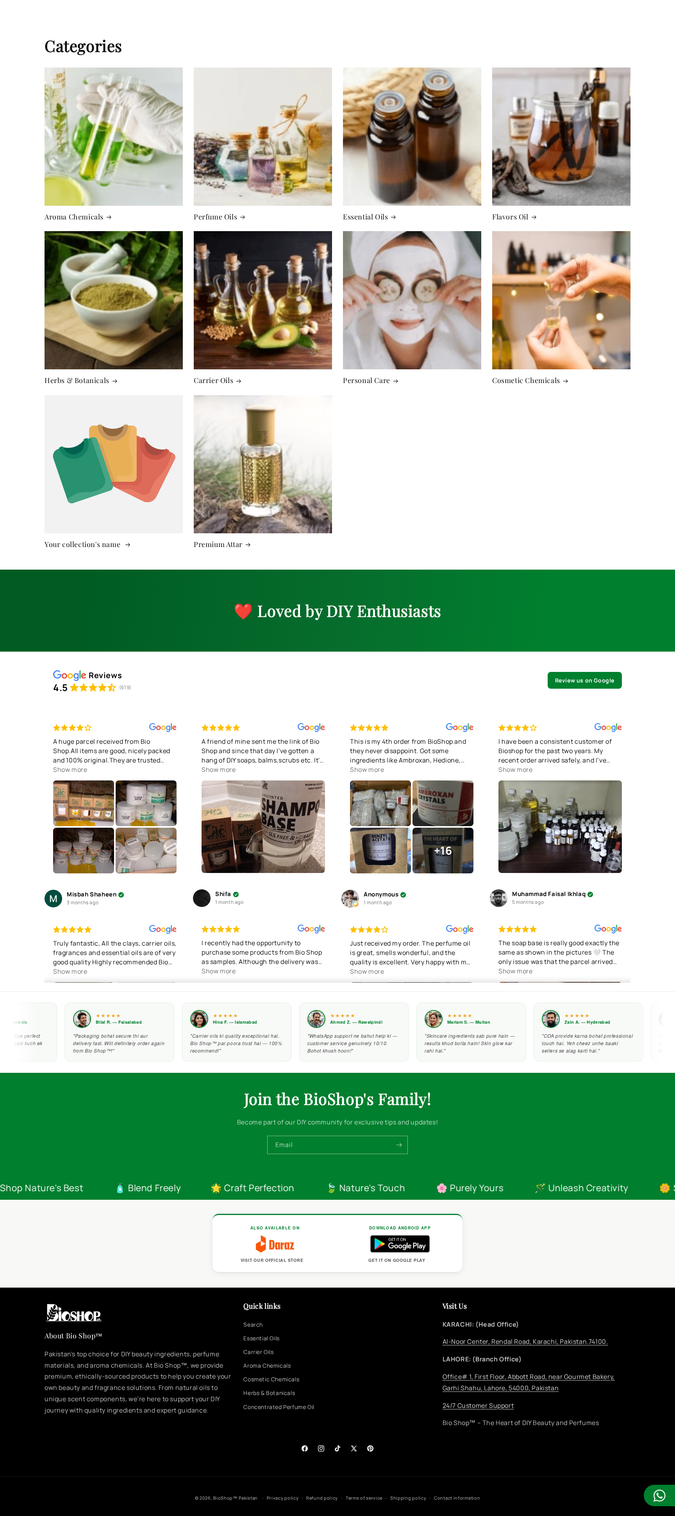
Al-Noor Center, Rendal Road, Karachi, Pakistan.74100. (525, 1341)
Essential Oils (365, 216)
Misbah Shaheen (91, 894)
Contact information (457, 1498)
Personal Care (366, 380)
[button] (16, 17)
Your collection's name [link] (83, 544)
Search (253, 1324)
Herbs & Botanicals (77, 380)
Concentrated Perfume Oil (278, 1407)
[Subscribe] (398, 1145)
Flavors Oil (510, 216)
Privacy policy (283, 1498)
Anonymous (381, 894)
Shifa (223, 894)
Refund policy (322, 1498)
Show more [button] (70, 769)
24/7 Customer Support (478, 1405)
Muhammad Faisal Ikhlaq (549, 894)
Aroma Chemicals (74, 216)
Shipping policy (408, 1498)
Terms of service (364, 1498)
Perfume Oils (215, 216)
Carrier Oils (213, 380)
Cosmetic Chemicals (526, 380)
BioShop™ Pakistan (235, 1498)
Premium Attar (218, 544)
